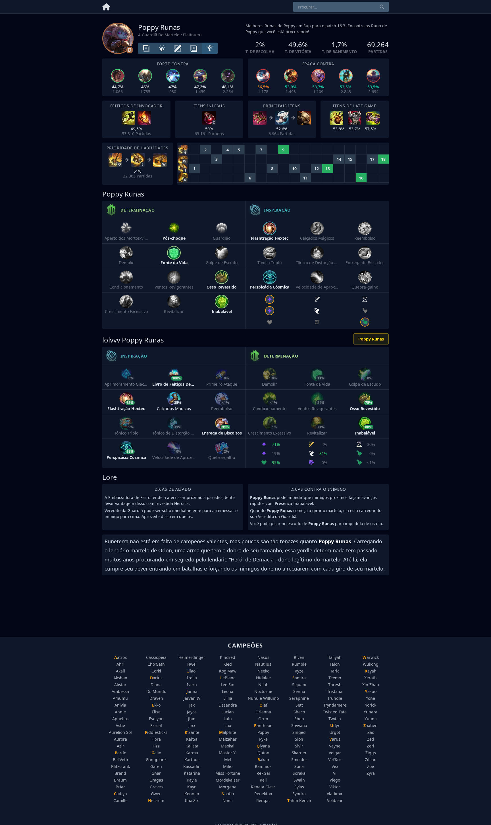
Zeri (370, 746)
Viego (335, 780)
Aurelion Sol (120, 732)
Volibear (335, 800)
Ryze (299, 671)
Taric (334, 671)
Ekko (156, 705)
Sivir (299, 746)
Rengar (263, 800)
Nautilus (263, 664)
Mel (227, 759)
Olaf (263, 705)
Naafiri (227, 793)
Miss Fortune (227, 773)
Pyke (263, 739)
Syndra (299, 793)
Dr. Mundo (156, 691)
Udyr (335, 725)
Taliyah (335, 657)
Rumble (299, 664)
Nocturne (263, 691)
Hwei (192, 664)
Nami (227, 800)
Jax (192, 705)
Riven (299, 657)
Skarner (299, 752)
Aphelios (120, 718)
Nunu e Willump (263, 698)
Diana (156, 684)
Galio (156, 752)
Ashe (120, 725)
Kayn (192, 787)
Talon (335, 664)
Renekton (263, 793)
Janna (191, 691)
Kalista (192, 746)
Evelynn (156, 718)
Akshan (120, 677)
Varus (334, 739)
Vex (335, 766)
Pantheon (263, 725)
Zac (370, 732)
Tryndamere (334, 705)
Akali (120, 671)
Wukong (370, 664)
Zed (370, 739)
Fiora (156, 739)
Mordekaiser (228, 780)
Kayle (192, 780)
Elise (156, 712)
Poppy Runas (371, 339)
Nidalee (263, 677)
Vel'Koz (335, 759)
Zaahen (370, 725)
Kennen (191, 793)
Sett (299, 705)
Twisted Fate (335, 712)
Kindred (227, 657)
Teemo (334, 677)
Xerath (370, 677)
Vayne (334, 746)
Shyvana (299, 725)
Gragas (156, 780)
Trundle (334, 698)
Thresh (335, 684)
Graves (156, 787)
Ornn (263, 718)
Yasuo (370, 691)
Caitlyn (120, 793)
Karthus (191, 759)
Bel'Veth (120, 759)
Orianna (263, 712)
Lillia (227, 698)
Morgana (227, 787)
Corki (156, 671)
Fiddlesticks (156, 732)
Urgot (334, 732)
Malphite (227, 732)
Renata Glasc (263, 787)
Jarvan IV (192, 698)
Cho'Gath (156, 664)
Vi (334, 773)
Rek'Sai (263, 773)
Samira (299, 677)
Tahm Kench (299, 800)
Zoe (370, 766)
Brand (120, 773)
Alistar (120, 684)
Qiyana (263, 746)
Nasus (263, 657)
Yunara (370, 712)
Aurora (120, 739)
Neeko (263, 671)
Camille (120, 800)
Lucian (227, 712)
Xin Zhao (370, 684)
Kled (227, 664)
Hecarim (156, 800)
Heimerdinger (191, 657)
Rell (263, 780)
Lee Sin (227, 684)
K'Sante (192, 732)
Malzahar (228, 739)
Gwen (156, 793)
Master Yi (228, 752)
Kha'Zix (192, 800)
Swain (299, 780)
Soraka (299, 773)
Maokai (227, 746)
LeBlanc (227, 677)
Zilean (370, 759)
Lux (227, 725)
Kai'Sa (191, 739)
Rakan (263, 759)
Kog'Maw (227, 671)
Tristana (334, 691)
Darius (156, 677)
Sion (299, 739)
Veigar (335, 752)
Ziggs (370, 752)
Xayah (370, 671)
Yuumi (371, 718)
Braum (120, 780)
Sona (299, 766)
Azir (120, 746)
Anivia (120, 705)
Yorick (370, 705)
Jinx (191, 725)
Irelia (192, 677)
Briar (120, 787)
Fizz (156, 746)
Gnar (156, 773)
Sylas (299, 787)
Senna (299, 691)
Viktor (334, 787)
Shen (299, 718)
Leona (227, 691)
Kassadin (192, 766)
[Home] (106, 6)
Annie (120, 712)
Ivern (192, 684)
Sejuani (299, 684)
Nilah (263, 684)
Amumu (120, 698)
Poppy (263, 732)
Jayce (192, 712)
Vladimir (335, 793)
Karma (192, 752)
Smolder (299, 759)
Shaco (299, 712)
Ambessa (120, 691)
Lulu (228, 718)
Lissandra (228, 705)
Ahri (120, 664)
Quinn (263, 752)
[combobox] (341, 7)
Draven (156, 698)
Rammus (263, 766)
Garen (156, 766)
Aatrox (120, 657)
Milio (227, 766)
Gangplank (156, 759)
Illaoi (192, 671)
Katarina (192, 773)
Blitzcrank (120, 766)
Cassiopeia (156, 657)
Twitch (334, 718)
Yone (370, 698)
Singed (299, 732)
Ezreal (156, 725)
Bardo (120, 752)
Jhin (191, 718)
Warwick (371, 657)
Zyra (371, 773)
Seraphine (299, 698)
